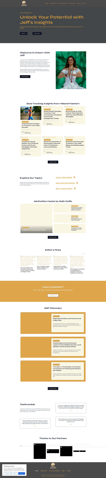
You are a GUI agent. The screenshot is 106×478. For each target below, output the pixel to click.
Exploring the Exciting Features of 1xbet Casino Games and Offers (60, 268)
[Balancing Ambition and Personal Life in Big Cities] (36, 322)
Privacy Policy (43, 470)
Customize (7, 473)
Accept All (21, 473)
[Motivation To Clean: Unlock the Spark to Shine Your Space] (62, 208)
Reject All (14, 473)
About (78, 3)
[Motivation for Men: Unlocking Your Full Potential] (62, 228)
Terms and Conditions (54, 470)
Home (46, 3)
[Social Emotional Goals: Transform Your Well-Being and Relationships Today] (69, 137)
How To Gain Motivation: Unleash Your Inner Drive (76, 219)
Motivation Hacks (62, 3)
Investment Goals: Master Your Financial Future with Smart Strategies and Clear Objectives (30, 145)
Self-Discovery (71, 3)
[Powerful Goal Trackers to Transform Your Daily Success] (30, 112)
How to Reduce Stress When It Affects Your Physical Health (43, 268)
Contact (83, 3)
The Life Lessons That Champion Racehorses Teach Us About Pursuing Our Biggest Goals (27, 269)
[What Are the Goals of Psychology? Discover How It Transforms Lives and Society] (49, 137)
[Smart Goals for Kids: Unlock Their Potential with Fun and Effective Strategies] (68, 106)
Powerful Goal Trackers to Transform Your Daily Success (31, 125)
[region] (14, 470)
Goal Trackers (53, 3)
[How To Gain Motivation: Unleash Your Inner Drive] (62, 218)
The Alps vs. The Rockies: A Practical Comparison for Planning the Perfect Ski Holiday (67, 368)
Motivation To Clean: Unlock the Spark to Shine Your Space (76, 209)
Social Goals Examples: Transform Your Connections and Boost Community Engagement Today (52, 115)
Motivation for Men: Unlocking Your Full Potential (76, 229)
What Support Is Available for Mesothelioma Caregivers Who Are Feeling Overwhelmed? (34, 230)
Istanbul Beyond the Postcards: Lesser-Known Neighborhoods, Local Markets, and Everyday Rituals (67, 344)
